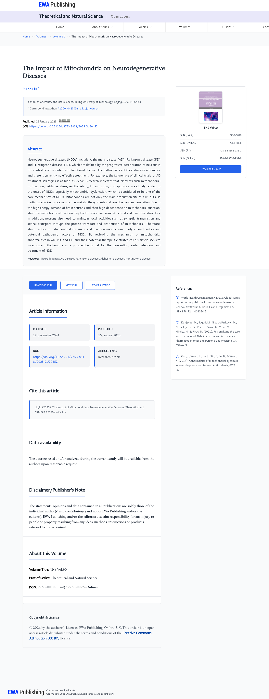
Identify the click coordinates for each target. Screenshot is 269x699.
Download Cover (211, 169)
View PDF (71, 285)
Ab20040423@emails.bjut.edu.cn (78, 108)
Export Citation (100, 285)
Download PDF (43, 285)
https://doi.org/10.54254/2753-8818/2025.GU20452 (63, 126)
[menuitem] (60, 27)
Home (60, 27)
